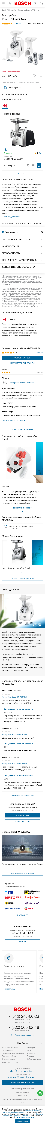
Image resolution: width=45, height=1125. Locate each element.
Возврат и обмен (9, 1056)
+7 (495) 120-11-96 (22, 933)
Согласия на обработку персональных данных (23, 1115)
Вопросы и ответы (10, 1062)
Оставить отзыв (22, 358)
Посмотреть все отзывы (22, 363)
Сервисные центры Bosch (13, 1053)
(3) (40, 153)
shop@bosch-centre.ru (22, 1071)
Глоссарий (31, 1047)
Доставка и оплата (10, 1047)
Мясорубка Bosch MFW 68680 (14, 763)
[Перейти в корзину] (41, 3)
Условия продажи (22, 1092)
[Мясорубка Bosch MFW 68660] (22, 132)
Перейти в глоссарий (22, 508)
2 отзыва (17, 24)
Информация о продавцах (25, 1117)
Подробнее (22, 915)
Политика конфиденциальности (22, 1089)
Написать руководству (22, 1083)
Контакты (31, 1053)
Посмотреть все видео (22, 873)
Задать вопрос (22, 815)
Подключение (7, 1050)
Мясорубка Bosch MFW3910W (14, 735)
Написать (22, 942)
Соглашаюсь (22, 1121)
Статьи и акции (8, 1059)
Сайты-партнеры (34, 1059)
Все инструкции (14, 88)
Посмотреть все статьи (22, 578)
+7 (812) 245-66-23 (22, 1016)
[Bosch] (22, 3)
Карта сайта (22, 1095)
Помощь (30, 1056)
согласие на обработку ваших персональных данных (22, 1111)
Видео (29, 1050)
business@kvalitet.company (22, 1077)
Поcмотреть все (22, 822)
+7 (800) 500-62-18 (22, 1027)
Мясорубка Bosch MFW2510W (14, 697)
